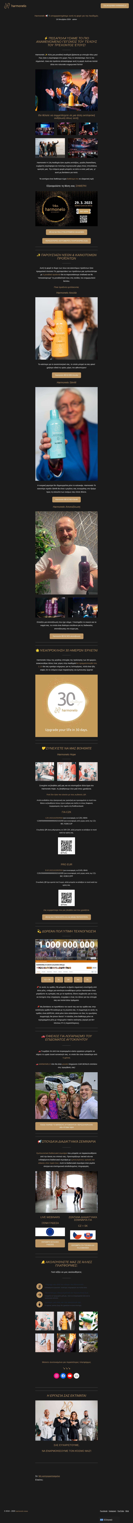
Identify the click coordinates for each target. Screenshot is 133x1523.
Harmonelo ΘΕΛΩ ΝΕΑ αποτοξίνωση (66, 636)
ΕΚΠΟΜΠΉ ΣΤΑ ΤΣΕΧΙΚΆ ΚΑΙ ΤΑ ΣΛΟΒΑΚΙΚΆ (82, 1246)
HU (78, 980)
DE (68, 980)
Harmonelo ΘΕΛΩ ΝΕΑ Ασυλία (66, 375)
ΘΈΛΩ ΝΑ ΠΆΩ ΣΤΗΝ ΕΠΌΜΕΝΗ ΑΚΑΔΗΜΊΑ (66, 232)
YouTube (120, 1511)
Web (127, 1511)
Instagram (112, 1511)
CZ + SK (47, 980)
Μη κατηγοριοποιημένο (49, 1476)
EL (59, 980)
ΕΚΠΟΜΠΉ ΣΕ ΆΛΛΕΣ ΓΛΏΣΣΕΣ (50, 1243)
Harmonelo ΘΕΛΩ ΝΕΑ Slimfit (66, 499)
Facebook (103, 1511)
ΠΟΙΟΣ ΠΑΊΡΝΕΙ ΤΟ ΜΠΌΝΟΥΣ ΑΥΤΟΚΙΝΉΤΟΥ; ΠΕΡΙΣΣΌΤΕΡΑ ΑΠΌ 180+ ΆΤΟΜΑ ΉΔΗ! (66, 1126)
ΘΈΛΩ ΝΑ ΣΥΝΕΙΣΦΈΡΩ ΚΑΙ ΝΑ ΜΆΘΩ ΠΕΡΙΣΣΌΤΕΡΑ (66, 917)
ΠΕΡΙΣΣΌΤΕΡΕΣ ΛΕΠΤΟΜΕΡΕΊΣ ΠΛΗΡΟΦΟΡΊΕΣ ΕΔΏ (66, 241)
